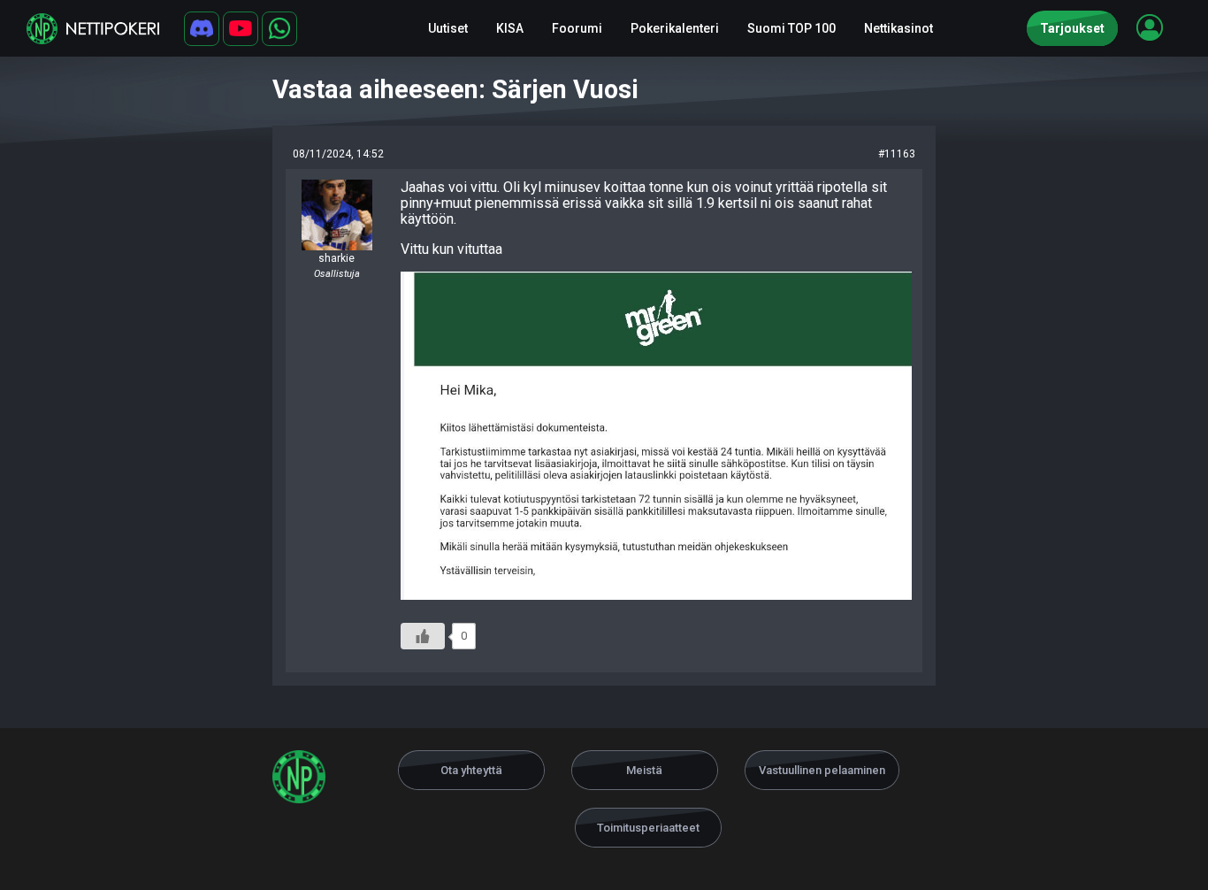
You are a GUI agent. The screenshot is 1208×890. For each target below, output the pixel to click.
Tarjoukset (1072, 28)
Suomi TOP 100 (791, 28)
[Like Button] (423, 636)
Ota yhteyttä (471, 770)
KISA (510, 28)
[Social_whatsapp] (279, 29)
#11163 (896, 154)
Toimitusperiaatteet (648, 827)
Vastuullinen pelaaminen (822, 770)
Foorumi (577, 28)
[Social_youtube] (240, 29)
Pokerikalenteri (675, 28)
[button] (1149, 27)
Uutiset (448, 28)
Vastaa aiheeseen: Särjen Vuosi (455, 89)
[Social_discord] (201, 29)
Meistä (644, 770)
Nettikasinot (898, 28)
